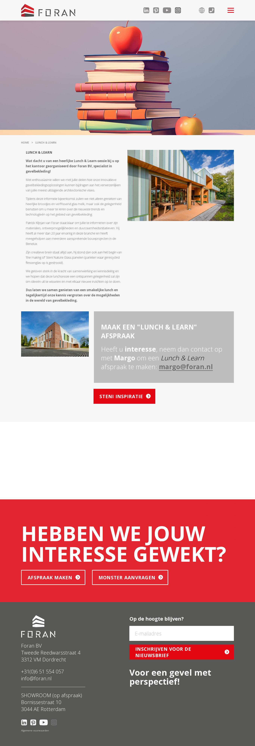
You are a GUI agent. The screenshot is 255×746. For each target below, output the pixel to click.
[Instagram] (180, 10)
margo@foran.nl (186, 366)
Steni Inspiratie (121, 396)
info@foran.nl (36, 678)
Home (25, 142)
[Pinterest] (158, 10)
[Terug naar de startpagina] (48, 10)
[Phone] (213, 10)
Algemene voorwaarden (35, 730)
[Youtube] (169, 10)
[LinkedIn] (148, 10)
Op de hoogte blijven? (156, 618)
